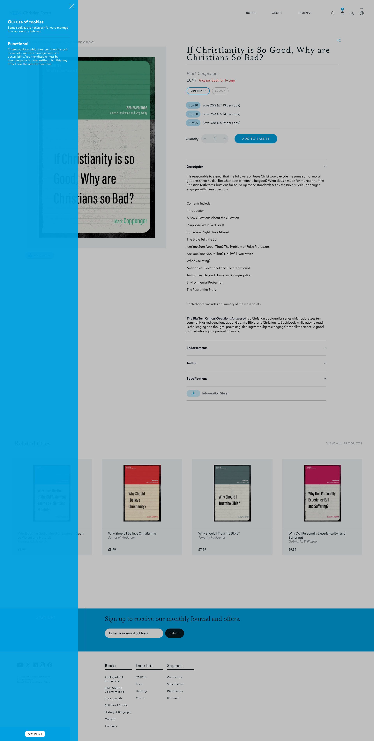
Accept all (35, 734)
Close (72, 5)
